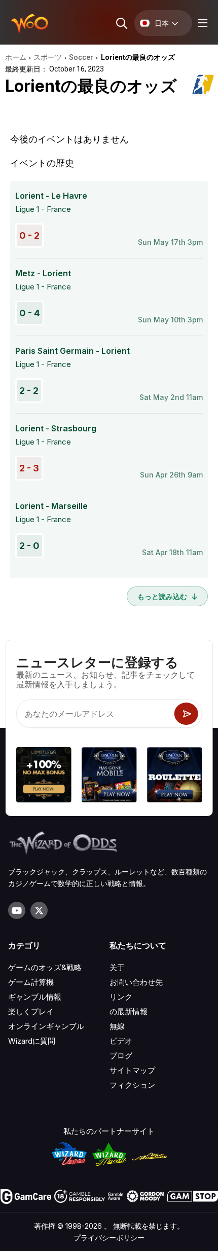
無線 (117, 1026)
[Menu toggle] (201, 23)
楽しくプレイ (31, 1011)
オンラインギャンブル (46, 1026)
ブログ (121, 1055)
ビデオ (121, 1041)
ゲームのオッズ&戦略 (45, 967)
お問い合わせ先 (136, 982)
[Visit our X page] (39, 910)
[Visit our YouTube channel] (16, 910)
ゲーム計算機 (31, 982)
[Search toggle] (121, 23)
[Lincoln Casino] (109, 776)
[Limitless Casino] (43, 776)
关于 (117, 967)
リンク (121, 997)
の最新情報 (129, 1011)
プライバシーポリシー (109, 1237)
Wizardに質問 (31, 1041)
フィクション (132, 1085)
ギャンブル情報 (34, 997)
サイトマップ (132, 1070)
